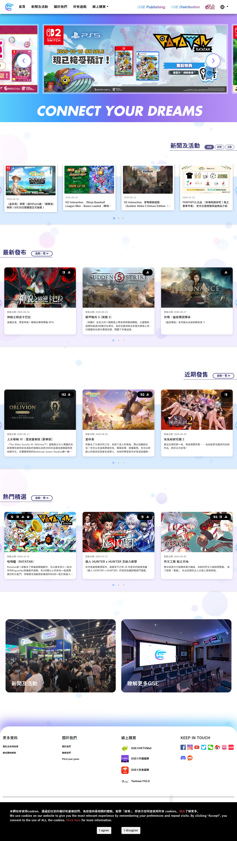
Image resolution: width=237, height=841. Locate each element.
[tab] (114, 218)
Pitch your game (70, 759)
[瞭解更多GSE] (176, 655)
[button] (224, 7)
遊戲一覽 (40, 253)
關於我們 (60, 7)
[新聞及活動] (61, 655)
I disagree (131, 830)
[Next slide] (213, 60)
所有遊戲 (79, 7)
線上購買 (99, 7)
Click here (73, 820)
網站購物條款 (9, 753)
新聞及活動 (39, 7)
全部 (209, 147)
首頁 (22, 7)
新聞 (219, 147)
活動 (229, 147)
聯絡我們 (66, 753)
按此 (182, 811)
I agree (104, 830)
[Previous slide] (23, 60)
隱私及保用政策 (10, 746)
